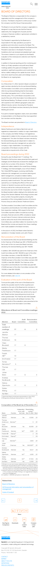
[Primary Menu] (36, 4)
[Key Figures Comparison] (6, 519)
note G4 (17, 276)
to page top (19, 500)
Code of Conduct (8, 492)
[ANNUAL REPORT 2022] (5, 3)
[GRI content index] (24, 519)
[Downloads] (15, 519)
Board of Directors (31, 122)
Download (32, 308)
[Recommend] (26, 511)
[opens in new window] (13, 511)
